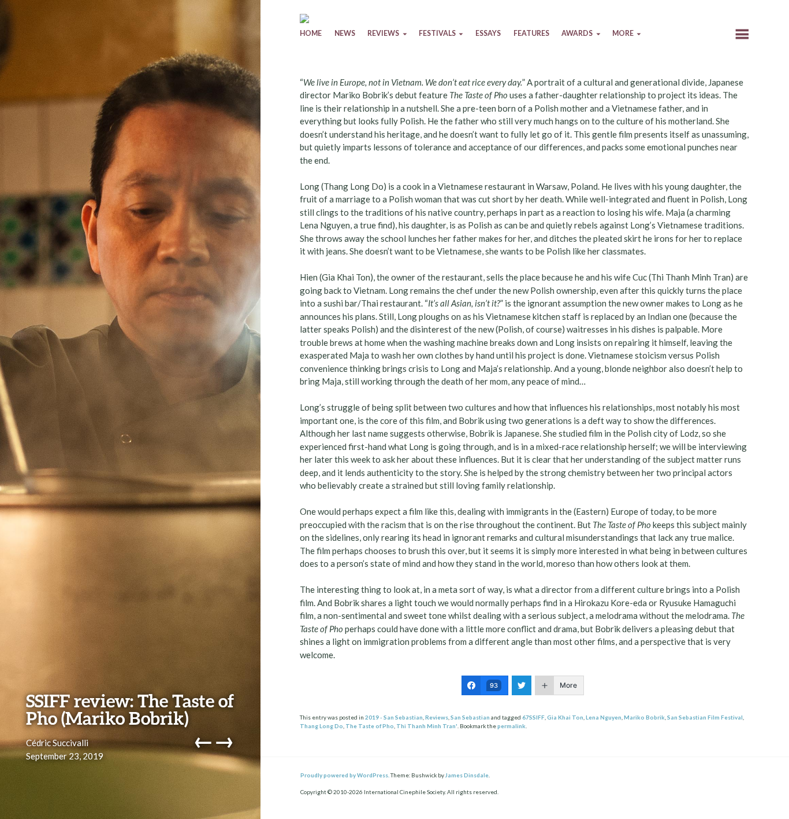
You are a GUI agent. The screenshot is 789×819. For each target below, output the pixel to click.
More (623, 33)
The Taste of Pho (369, 725)
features (531, 33)
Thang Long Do (321, 725)
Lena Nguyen (603, 717)
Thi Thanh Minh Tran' (426, 725)
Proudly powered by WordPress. (344, 775)
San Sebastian (470, 717)
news (344, 33)
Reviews (436, 717)
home (311, 33)
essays (488, 33)
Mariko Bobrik (644, 717)
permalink (511, 725)
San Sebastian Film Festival (705, 717)
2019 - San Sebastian (394, 717)
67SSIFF (533, 717)
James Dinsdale (467, 775)
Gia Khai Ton (565, 717)
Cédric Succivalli (57, 742)
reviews (383, 33)
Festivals (437, 33)
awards (577, 33)
